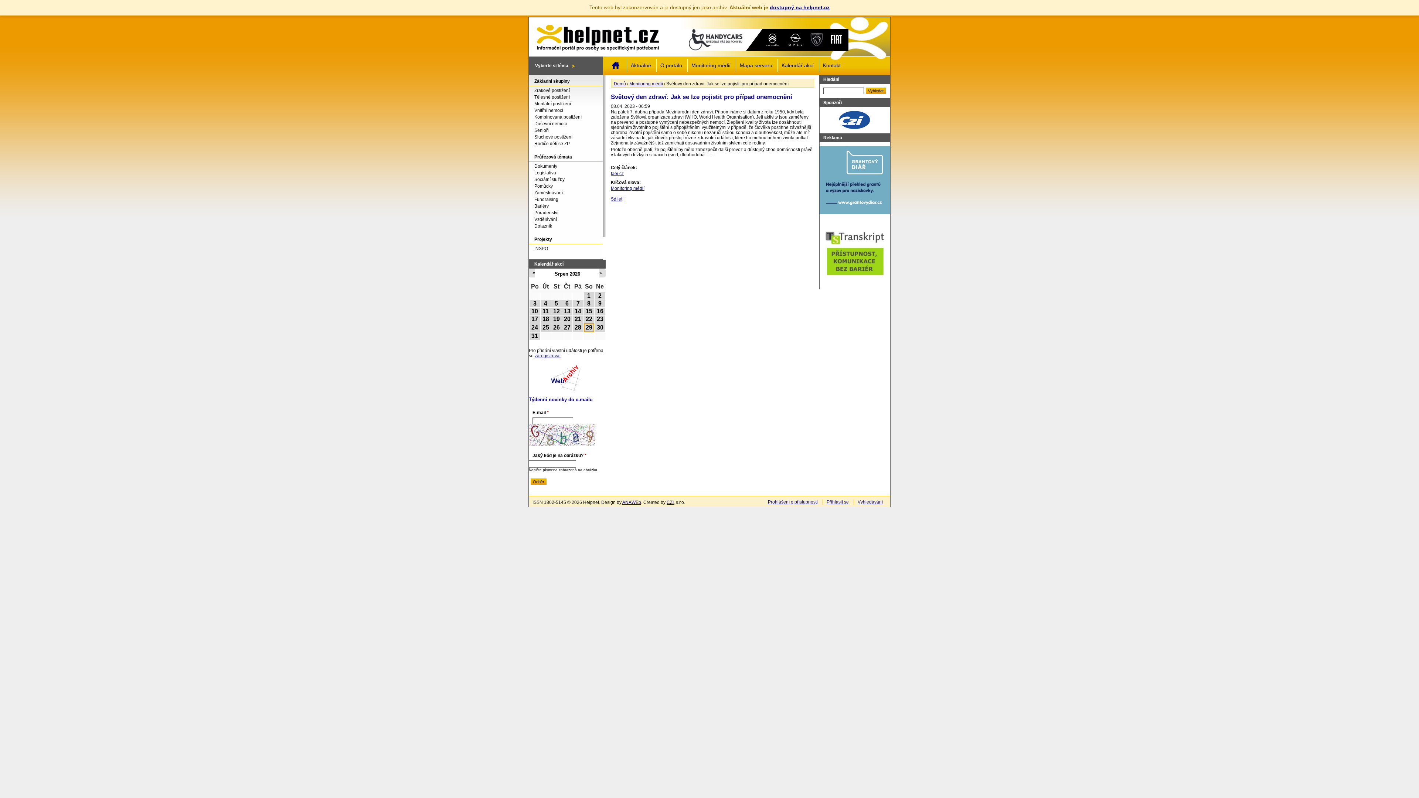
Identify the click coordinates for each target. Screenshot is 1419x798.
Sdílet (616, 199)
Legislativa (545, 172)
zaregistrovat (548, 355)
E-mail (540, 412)
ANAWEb (631, 502)
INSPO (541, 248)
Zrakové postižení (552, 90)
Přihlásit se (838, 502)
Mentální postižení (552, 103)
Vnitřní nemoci (548, 110)
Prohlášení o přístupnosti (793, 502)
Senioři (541, 130)
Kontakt (832, 65)
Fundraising (546, 199)
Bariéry (541, 206)
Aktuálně (641, 65)
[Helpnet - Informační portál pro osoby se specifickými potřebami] (597, 35)
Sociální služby (549, 179)
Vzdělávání (545, 219)
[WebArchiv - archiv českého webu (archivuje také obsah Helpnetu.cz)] (566, 389)
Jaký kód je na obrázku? (559, 455)
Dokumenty (545, 166)
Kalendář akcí (798, 65)
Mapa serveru (756, 65)
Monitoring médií (711, 65)
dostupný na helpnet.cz (800, 7)
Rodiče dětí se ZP (552, 143)
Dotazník (543, 226)
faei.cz (617, 173)
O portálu (671, 65)
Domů (615, 65)
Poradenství (546, 212)
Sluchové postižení (553, 137)
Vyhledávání (870, 502)
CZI (670, 502)
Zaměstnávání (548, 192)
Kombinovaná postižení (558, 117)
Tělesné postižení (552, 97)
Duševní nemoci (550, 123)
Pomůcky (543, 186)
